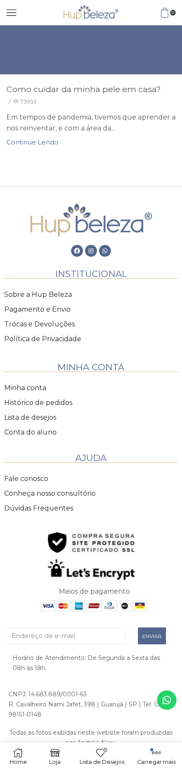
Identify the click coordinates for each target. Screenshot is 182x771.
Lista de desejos (30, 417)
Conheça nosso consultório (50, 493)
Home (27, 43)
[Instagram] (91, 251)
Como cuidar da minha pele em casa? (83, 89)
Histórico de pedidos (38, 403)
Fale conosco (26, 479)
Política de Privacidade (42, 339)
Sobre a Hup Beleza (38, 294)
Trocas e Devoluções (39, 324)
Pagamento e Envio (37, 309)
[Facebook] (77, 251)
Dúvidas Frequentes (38, 508)
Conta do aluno (30, 432)
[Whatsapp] (105, 251)
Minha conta (25, 388)
